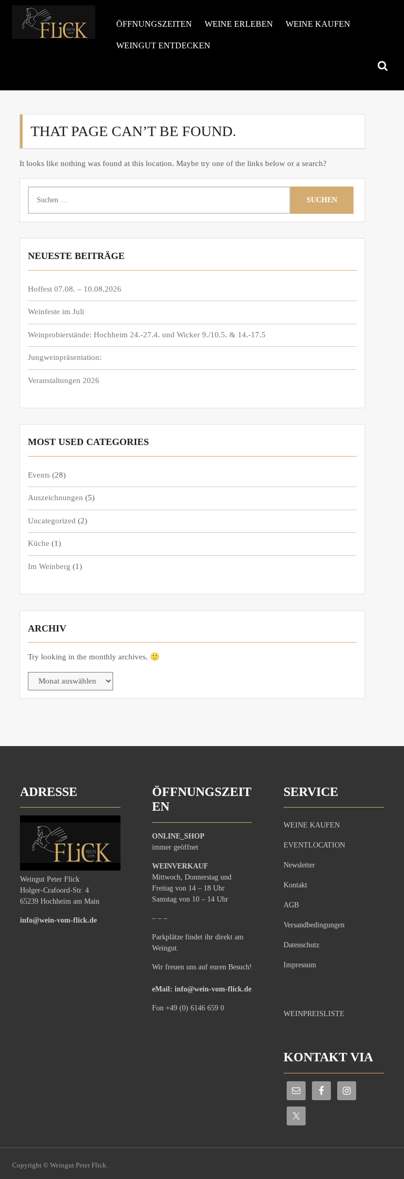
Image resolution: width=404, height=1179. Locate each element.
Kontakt (295, 885)
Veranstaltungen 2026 (63, 380)
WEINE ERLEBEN (239, 23)
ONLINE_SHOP (178, 836)
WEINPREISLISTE (314, 1014)
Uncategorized (52, 520)
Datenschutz (301, 945)
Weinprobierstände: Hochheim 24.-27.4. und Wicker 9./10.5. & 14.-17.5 (147, 334)
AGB (291, 905)
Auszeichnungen (55, 497)
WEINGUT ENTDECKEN (163, 45)
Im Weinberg (49, 566)
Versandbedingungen (314, 925)
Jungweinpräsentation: (65, 357)
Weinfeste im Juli (56, 311)
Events (39, 475)
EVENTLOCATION (314, 845)
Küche (38, 543)
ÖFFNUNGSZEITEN (154, 23)
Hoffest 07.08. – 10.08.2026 (75, 289)
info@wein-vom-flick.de (58, 920)
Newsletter (299, 865)
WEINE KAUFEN (318, 23)
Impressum (300, 965)
